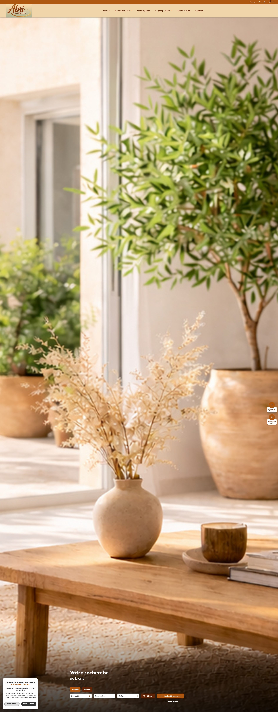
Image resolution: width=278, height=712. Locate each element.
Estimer (87, 689)
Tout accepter (29, 704)
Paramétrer (12, 704)
